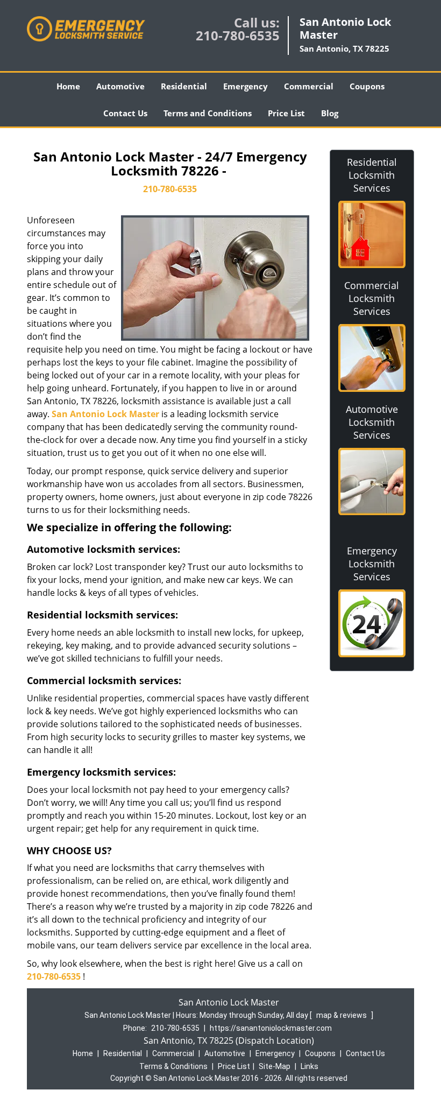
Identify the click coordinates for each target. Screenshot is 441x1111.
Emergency (245, 86)
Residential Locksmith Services (372, 175)
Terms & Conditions (173, 1066)
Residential (184, 86)
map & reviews (342, 1015)
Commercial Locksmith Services (371, 298)
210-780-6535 (238, 35)
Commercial (308, 86)
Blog (329, 113)
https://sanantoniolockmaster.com (271, 1028)
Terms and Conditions (207, 113)
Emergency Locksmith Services (372, 563)
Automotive (120, 86)
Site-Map (274, 1066)
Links (309, 1066)
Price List (286, 113)
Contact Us (125, 113)
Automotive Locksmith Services (372, 422)
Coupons (367, 86)
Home (68, 86)
